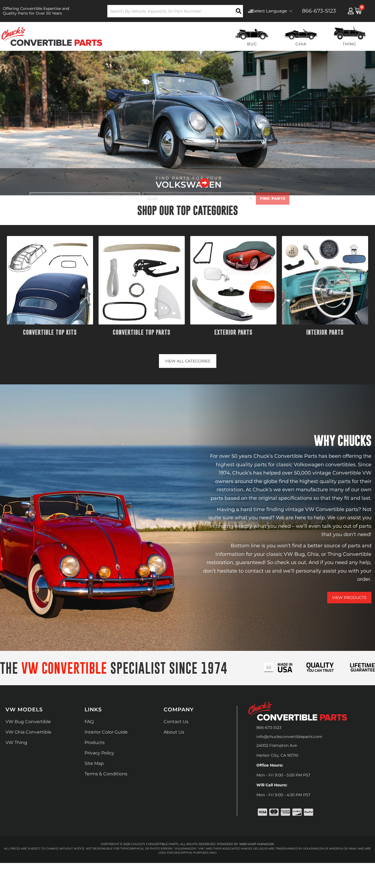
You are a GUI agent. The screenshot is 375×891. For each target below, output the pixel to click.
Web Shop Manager (256, 844)
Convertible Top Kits (50, 332)
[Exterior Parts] (233, 280)
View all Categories (187, 361)
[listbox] (85, 198)
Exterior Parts (233, 332)
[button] (175, 11)
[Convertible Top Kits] (50, 280)
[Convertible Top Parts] (142, 280)
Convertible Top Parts (141, 332)
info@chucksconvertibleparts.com (289, 737)
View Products (349, 597)
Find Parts (272, 198)
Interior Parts (325, 332)
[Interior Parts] (325, 280)
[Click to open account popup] (351, 11)
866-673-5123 (268, 727)
